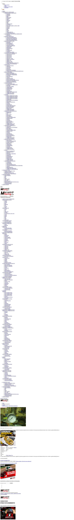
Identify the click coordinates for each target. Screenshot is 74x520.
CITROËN (8, 14)
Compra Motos (6, 368)
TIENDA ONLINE (5, 184)
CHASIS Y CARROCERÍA (11, 117)
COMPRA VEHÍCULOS (10, 123)
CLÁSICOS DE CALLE (10, 83)
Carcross (5, 328)
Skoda (5, 207)
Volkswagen (6, 211)
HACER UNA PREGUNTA (5, 460)
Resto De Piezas (7, 306)
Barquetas (6, 311)
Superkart (6, 296)
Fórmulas (5, 312)
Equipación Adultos (7, 304)
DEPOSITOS (8, 47)
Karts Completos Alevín (8, 292)
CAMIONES (8, 161)
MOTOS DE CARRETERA (11, 153)
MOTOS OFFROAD (9, 151)
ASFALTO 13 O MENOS (10, 53)
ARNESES (8, 66)
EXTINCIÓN (8, 69)
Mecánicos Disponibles (8, 230)
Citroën (5, 201)
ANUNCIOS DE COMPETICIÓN (8, 12)
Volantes (5, 259)
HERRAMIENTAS (9, 167)
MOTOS (5, 150)
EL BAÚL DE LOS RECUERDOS (10, 173)
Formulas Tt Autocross (8, 329)
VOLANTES (8, 67)
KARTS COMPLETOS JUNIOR (11, 97)
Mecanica (6, 299)
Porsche (5, 206)
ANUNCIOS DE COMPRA (7, 220)
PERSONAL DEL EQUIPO (9, 36)
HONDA (7, 28)
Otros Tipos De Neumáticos (8, 256)
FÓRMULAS (8, 112)
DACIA (7, 30)
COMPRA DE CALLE (10, 92)
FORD (7, 19)
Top (12, 455)
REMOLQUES (8, 108)
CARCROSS (8, 126)
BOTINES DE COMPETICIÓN (11, 74)
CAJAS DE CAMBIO (10, 44)
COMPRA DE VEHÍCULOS (11, 168)
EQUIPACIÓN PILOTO (10, 135)
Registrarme (6, 7)
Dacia (5, 218)
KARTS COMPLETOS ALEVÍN (11, 95)
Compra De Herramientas (8, 380)
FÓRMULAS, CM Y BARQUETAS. (10, 111)
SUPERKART (8, 99)
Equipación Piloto (7, 339)
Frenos (5, 241)
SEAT (7, 22)
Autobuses (6, 373)
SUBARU (8, 18)
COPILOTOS (4, 227)
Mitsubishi (6, 204)
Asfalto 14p (6, 246)
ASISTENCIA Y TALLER (6, 370)
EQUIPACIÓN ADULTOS (10, 105)
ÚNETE (11, 483)
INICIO (3, 11)
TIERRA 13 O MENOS (10, 59)
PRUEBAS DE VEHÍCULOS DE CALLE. (11, 181)
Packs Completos (7, 264)
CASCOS (8, 77)
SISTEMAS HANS (9, 78)
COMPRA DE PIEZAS (10, 93)
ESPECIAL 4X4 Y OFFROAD (9, 139)
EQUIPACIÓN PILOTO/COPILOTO (8, 263)
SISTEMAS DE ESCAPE (10, 45)
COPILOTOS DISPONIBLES (11, 37)
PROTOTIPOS (8, 114)
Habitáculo (6, 284)
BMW (7, 16)
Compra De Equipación (8, 276)
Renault (5, 202)
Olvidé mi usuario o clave (8, 6)
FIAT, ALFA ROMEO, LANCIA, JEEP (12, 25)
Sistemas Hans (6, 269)
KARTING (6, 94)
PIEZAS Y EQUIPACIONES (7, 298)
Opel (5, 210)
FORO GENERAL (7, 175)
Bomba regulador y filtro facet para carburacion (9, 405)
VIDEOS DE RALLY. (8, 182)
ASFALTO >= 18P (9, 58)
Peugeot (5, 200)
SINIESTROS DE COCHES (9, 172)
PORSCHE (8, 20)
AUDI (7, 31)
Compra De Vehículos (7, 379)
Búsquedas (6, 225)
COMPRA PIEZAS (9, 160)
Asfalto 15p (6, 247)
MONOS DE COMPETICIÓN (11, 73)
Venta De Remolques (7, 375)
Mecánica (6, 349)
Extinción (6, 261)
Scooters (5, 362)
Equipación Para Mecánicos (8, 271)
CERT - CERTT (7, 179)
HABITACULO (5, 257)
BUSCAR (11, 196)
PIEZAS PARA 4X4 (5, 348)
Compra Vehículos (7, 325)
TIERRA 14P (8, 60)
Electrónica (6, 236)
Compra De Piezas (7, 273)
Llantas (5, 243)
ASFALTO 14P (9, 54)
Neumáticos (6, 286)
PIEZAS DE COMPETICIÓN (9, 41)
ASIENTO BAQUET (10, 65)
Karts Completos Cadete (8, 293)
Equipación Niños (7, 305)
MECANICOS (4, 229)
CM (7, 113)
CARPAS (8, 166)
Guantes (5, 267)
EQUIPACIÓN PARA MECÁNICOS (12, 80)
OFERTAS (8, 34)
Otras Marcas (6, 219)
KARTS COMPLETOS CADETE (12, 96)
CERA (5, 178)
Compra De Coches (7, 221)
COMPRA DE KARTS (10, 109)
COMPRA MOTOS (9, 159)
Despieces (6, 365)
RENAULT (8, 15)
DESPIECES (8, 155)
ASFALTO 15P (9, 55)
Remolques (6, 315)
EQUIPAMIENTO (9, 156)
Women (10, 455)
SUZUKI (7, 27)
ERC (5, 177)
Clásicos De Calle (7, 278)
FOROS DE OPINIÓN (6, 174)
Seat (5, 209)
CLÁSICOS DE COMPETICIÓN (12, 84)
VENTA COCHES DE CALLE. (9, 383)
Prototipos (6, 314)
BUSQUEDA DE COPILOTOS (11, 38)
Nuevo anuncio (6, 4)
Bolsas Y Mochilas (7, 270)
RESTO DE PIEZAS (9, 107)
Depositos (6, 239)
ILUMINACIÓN (9, 50)
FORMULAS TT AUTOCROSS (11, 127)
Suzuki (5, 215)
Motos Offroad (6, 359)
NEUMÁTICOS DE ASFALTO (7, 244)
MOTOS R (8, 152)
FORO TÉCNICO (7, 393)
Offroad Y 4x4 (6, 254)
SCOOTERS (8, 154)
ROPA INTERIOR (9, 76)
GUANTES (8, 75)
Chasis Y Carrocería (7, 318)
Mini (5, 217)
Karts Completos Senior (8, 295)
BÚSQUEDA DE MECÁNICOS (11, 40)
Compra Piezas (6, 369)
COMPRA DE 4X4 (9, 148)
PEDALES (8, 68)
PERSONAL (4, 226)
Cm (5, 313)
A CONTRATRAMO (7, 183)
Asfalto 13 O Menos (7, 245)
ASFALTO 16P (9, 56)
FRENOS (8, 49)
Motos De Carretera (7, 361)
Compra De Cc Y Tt (7, 341)
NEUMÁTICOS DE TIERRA (7, 250)
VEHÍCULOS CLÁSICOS (6, 277)
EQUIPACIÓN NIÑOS (10, 106)
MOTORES (8, 42)
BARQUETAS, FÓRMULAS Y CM (8, 309)
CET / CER (6, 392)
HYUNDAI (8, 24)
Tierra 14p (6, 252)
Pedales (5, 260)
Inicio (3, 403)
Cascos (5, 268)
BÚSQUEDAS (8, 35)
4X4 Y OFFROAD (5, 343)
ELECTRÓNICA (9, 43)
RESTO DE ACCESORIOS (11, 70)
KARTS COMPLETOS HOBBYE (12, 100)
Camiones (6, 372)
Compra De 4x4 (7, 355)
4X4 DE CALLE (9, 142)
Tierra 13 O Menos (7, 251)
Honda (5, 216)
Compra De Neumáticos (8, 274)
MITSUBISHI (8, 17)
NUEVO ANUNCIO (3, 398)
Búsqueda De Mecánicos (8, 231)
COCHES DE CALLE (6, 170)
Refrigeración (6, 235)
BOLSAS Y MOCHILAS (10, 79)
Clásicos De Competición (8, 279)
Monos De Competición (8, 265)
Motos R (5, 360)
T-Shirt (7, 455)
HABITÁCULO (7, 64)
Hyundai (5, 212)
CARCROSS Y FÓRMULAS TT (9, 125)
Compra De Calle (7, 288)
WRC (5, 176)
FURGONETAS (9, 163)
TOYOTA (8, 26)
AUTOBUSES (8, 162)
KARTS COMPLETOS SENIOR (11, 98)
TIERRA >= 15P (9, 61)
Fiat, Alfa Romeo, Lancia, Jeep (9, 213)
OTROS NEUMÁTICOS (6, 255)
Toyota (5, 214)
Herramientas (6, 377)
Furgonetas (6, 374)
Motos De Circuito (7, 358)
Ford (5, 205)
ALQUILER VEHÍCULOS (6, 222)
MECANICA (8, 101)
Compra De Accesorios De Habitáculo (10, 275)
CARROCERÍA (9, 46)
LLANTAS (8, 51)
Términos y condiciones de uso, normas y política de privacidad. (10, 493)
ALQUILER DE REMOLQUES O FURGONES (14, 165)
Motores (5, 234)
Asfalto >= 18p (6, 249)
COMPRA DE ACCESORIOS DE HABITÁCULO (14, 71)
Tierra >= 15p (6, 253)
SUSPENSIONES (9, 48)
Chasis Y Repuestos (7, 300)
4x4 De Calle (6, 347)
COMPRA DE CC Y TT (10, 137)
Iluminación (6, 242)
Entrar (5, 5)
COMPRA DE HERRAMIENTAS (12, 169)
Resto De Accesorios (7, 262)
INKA (7, 446)
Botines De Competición (8, 266)
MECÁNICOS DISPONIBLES (11, 39)
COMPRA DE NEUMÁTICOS (11, 63)
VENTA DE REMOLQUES (11, 164)
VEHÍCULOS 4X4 (5, 344)
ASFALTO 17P (9, 57)
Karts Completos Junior (8, 294)
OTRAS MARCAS (9, 32)
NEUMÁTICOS (9, 91)
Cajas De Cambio (7, 237)
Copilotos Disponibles (7, 228)
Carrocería (6, 282)
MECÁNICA (8, 115)
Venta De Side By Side (8, 346)
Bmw (5, 203)
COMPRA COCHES (7, 171)
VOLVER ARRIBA (3, 494)
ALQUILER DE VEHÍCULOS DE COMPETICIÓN (13, 33)
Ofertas (5, 224)
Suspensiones (6, 240)
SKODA (7, 21)
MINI (7, 29)
